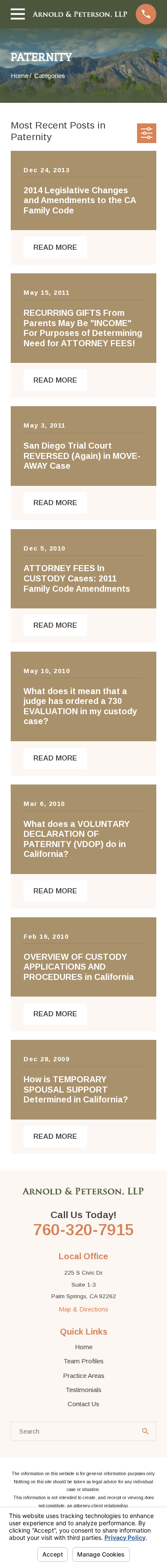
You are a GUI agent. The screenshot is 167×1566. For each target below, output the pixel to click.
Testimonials (83, 1389)
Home (83, 1346)
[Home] (80, 14)
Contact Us (83, 1403)
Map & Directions (83, 1309)
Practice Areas (83, 1375)
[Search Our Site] (145, 1431)
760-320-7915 (83, 1230)
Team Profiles (83, 1361)
